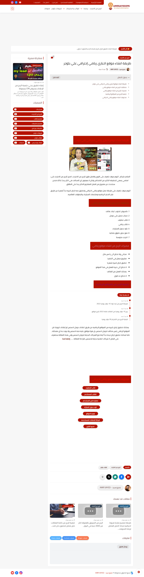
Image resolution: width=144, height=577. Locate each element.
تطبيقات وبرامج (28, 128)
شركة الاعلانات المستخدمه (90, 420)
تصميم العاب (28, 118)
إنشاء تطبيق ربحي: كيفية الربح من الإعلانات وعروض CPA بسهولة (29, 87)
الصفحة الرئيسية (96, 2)
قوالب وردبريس (35, 142)
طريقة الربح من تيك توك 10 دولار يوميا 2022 (112, 303)
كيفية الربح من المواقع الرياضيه (116, 94)
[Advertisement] (72, 29)
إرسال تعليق (123, 546)
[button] (121, 477)
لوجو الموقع (90, 413)
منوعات (47, 8)
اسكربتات (28, 109)
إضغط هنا (66, 338)
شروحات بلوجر (56, 8)
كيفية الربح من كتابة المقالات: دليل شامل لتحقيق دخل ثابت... (63, 524)
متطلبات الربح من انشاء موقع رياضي (114, 87)
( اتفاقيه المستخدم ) (67, 2)
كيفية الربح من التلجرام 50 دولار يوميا (115, 319)
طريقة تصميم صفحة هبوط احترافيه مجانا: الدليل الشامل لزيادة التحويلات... (119, 525)
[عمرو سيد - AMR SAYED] (119, 6)
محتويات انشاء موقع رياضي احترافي (114, 97)
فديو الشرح (90, 426)
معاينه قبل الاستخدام (90, 400)
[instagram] (12, 2)
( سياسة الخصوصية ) (82, 2)
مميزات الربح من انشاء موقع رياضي (115, 90)
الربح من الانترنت (96, 8)
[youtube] (20, 2)
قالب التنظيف (90, 387)
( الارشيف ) (37, 2)
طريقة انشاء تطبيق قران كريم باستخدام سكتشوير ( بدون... (96, 48)
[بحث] (12, 8)
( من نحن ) (55, 2)
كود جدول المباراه (90, 407)
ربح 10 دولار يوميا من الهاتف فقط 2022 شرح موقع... (109, 311)
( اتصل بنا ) (46, 2)
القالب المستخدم (90, 394)
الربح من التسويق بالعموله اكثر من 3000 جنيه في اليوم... (90, 524)
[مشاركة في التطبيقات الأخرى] (102, 477)
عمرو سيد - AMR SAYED (118, 69)
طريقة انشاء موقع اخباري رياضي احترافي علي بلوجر (109, 83)
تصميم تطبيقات (28, 123)
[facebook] (16, 2)
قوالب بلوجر (103, 467)
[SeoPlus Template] (132, 572)
